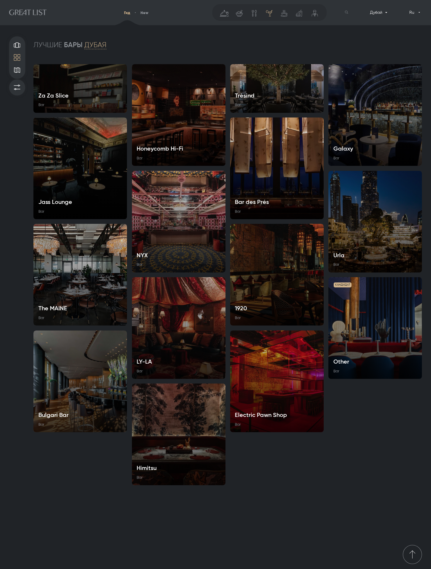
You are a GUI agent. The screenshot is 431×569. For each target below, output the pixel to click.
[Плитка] (17, 57)
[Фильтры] (17, 87)
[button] (346, 12)
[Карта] (17, 70)
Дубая (95, 45)
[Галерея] (17, 45)
